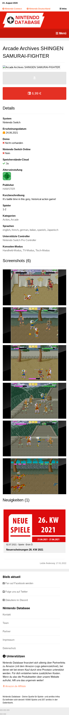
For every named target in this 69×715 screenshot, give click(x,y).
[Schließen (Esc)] (1, 710)
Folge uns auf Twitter (16, 591)
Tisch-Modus (43, 250)
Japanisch (52, 229)
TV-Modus (28, 250)
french (15, 229)
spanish (41, 229)
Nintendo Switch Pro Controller (19, 240)
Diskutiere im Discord (16, 600)
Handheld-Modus (12, 250)
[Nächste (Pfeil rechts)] (4, 713)
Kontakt (7, 614)
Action (6, 219)
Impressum (9, 639)
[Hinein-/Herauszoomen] (8, 710)
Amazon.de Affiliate (15, 686)
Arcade (15, 219)
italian (33, 229)
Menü (62, 33)
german (24, 229)
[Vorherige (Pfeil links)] (1, 713)
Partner (7, 631)
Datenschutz (9, 648)
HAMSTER (9, 188)
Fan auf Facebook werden (19, 583)
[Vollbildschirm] (4, 710)
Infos (64, 8)
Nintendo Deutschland (39, 8)
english (6, 229)
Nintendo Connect (13, 8)
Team (6, 623)
